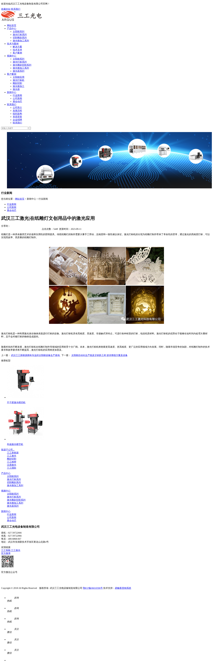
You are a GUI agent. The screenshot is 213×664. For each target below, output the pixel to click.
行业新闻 (17, 95)
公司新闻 (17, 98)
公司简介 (17, 107)
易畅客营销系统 (123, 588)
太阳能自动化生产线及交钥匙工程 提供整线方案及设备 (99, 355)
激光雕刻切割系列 (22, 65)
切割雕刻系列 (20, 37)
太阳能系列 (18, 31)
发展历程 (17, 110)
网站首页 (11, 25)
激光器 (16, 89)
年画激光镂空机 (15, 444)
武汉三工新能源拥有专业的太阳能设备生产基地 (35, 355)
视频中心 (11, 56)
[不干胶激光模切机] (25, 397)
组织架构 (17, 113)
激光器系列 (18, 71)
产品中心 (11, 28)
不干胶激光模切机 (16, 402)
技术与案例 (13, 43)
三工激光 (11, 455)
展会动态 (17, 101)
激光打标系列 (20, 34)
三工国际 (11, 468)
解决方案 (17, 46)
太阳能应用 (18, 77)
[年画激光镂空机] (25, 439)
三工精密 (11, 462)
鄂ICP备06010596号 (93, 588)
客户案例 (17, 53)
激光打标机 (18, 80)
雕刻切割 (17, 83)
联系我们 (15, 9)
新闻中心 (11, 92)
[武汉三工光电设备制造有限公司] (21, 20)
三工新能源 (13, 452)
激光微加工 (18, 86)
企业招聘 (17, 119)
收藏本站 (5, 9)
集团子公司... (7, 449)
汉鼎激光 (11, 465)
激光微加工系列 (21, 40)
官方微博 (5, 553)
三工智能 (6, 550)
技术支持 (17, 50)
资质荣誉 (17, 116)
